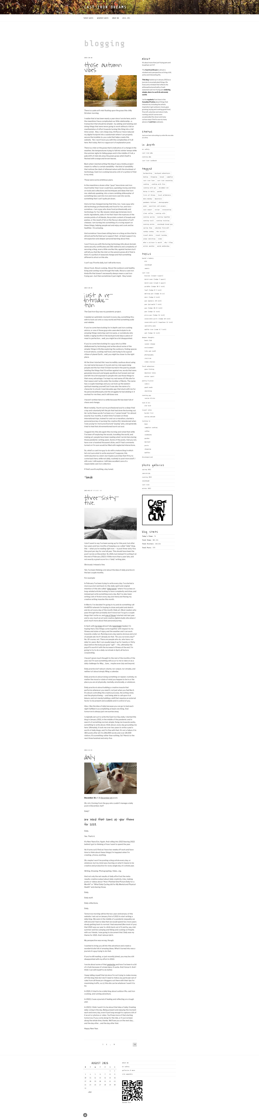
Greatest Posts (102, 18)
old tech (148, 405)
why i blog (169, 242)
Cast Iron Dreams (105, 7)
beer (146, 424)
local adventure (148, 366)
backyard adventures (162, 173)
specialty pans (150, 326)
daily (89, 757)
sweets (147, 268)
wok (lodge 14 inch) (152, 333)
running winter (149, 224)
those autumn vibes (103, 67)
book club (148, 340)
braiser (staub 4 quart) (154, 276)
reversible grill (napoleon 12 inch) (159, 322)
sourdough (148, 265)
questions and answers (157, 206)
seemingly (117, 626)
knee (100, 626)
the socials (160, 231)
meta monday (147, 199)
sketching (148, 391)
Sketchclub (146, 473)
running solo (160, 213)
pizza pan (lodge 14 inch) (155, 315)
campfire (170, 177)
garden (159, 191)
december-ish (164, 188)
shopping (148, 449)
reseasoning (166, 209)
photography (149, 355)
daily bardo (112, 589)
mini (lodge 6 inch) (152, 297)
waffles (147, 452)
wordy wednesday (163, 246)
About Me (115, 18)
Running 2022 (147, 477)
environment (149, 347)
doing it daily (149, 191)
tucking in (146, 421)
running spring (149, 217)
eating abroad (150, 416)
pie (146, 261)
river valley (148, 213)
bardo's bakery (147, 258)
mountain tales (150, 373)
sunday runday (148, 231)
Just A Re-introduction (98, 300)
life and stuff (150, 351)
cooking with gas (149, 188)
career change (150, 344)
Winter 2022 (146, 488)
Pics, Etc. (127, 18)
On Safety (145, 149)
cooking (146, 184)
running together (163, 217)
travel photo (148, 235)
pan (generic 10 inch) (153, 301)
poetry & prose (147, 381)
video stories (150, 362)
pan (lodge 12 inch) (152, 311)
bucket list (149, 413)
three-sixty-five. (101, 500)
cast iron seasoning (165, 180)
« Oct (89, 1092)
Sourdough (145, 481)
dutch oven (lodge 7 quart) (155, 279)
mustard (147, 442)
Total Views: (147, 540)
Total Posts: (147, 547)
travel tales (147, 410)
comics (147, 384)
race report (147, 209)
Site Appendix (127, 1074)
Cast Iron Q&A (147, 153)
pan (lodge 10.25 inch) (153, 308)
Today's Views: (148, 536)
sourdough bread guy (165, 224)
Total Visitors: (148, 544)
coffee (147, 431)
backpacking (147, 173)
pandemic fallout (149, 202)
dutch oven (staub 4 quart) (155, 283)
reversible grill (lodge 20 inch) (157, 319)
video (160, 239)
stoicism (148, 358)
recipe (157, 209)
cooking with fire (158, 184)
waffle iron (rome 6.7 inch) (155, 329)
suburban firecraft (162, 228)
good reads (149, 387)
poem (144, 206)
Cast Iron (145, 484)
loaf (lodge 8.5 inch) (153, 290)
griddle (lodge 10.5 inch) (155, 286)
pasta (147, 445)
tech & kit (146, 403)
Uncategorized (147, 457)
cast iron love (149, 180)
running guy (146, 395)
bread (162, 177)
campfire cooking (151, 427)
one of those (110, 615)
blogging (154, 177)
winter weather (149, 246)
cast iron (145, 273)
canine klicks (150, 398)
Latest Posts (88, 18)
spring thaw (147, 228)
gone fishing (149, 369)
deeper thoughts (148, 337)
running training (162, 220)
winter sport (149, 376)
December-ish (106, 798)
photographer (164, 202)
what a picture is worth (152, 242)
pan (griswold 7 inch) (153, 304)
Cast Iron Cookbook (149, 160)
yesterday (111, 964)
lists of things (149, 195)
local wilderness (164, 195)
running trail (148, 220)
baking (145, 177)
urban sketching (149, 239)
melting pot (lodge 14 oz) (155, 293)
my (96, 626)
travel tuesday (161, 235)
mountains (158, 199)
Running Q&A (146, 157)
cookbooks (148, 434)
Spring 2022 (146, 469)
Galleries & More (128, 1070)
